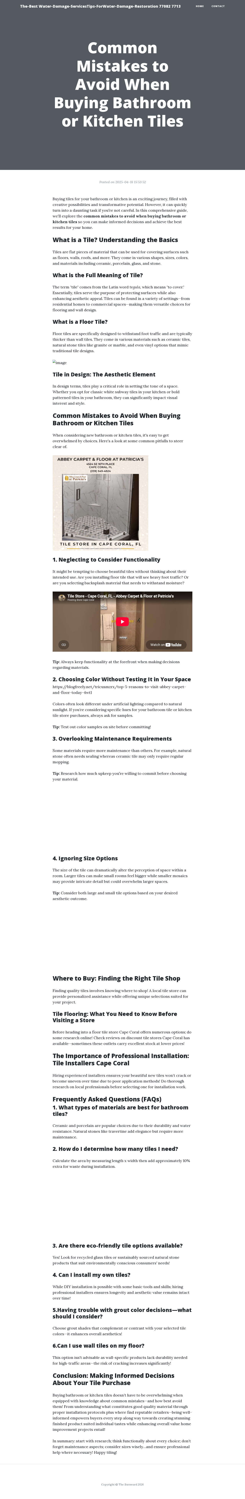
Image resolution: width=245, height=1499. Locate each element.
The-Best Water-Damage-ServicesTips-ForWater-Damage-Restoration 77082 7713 (100, 6)
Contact (218, 6)
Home (200, 6)
